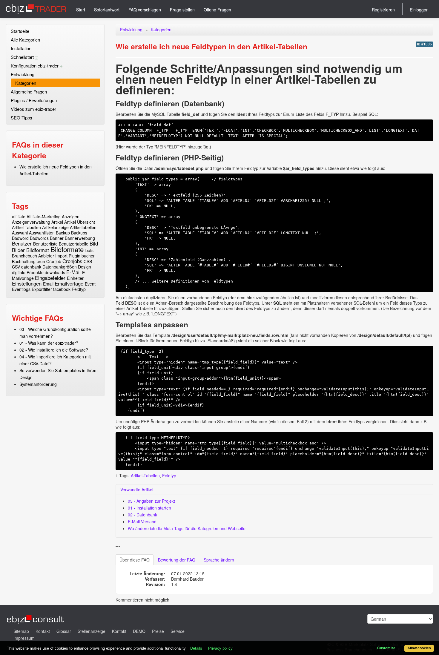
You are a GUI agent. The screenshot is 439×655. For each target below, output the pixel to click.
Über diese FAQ (134, 560)
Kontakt (43, 631)
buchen (89, 256)
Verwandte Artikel (136, 490)
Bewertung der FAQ (176, 560)
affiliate (18, 217)
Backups (79, 233)
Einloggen (419, 10)
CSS (88, 261)
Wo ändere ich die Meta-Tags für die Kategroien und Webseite (186, 528)
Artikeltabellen (83, 227)
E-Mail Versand (142, 521)
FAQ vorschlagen (144, 10)
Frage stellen (182, 10)
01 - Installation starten (149, 508)
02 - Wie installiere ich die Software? (53, 350)
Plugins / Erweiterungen (34, 100)
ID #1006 (424, 44)
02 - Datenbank (142, 515)
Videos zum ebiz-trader (33, 109)
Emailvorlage (69, 283)
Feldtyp (79, 289)
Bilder (18, 250)
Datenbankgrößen (59, 267)
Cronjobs (72, 261)
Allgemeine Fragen (29, 91)
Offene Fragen (217, 10)
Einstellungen (27, 283)
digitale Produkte (28, 272)
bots (89, 250)
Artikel (57, 222)
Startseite (20, 31)
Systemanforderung (38, 384)
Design (84, 267)
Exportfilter (42, 289)
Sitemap (21, 631)
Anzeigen (70, 217)
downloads (55, 272)
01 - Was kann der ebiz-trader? (48, 343)
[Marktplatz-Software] (36, 9)
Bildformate (67, 249)
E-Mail (73, 272)
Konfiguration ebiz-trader (35, 65)
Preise (158, 631)
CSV (16, 267)
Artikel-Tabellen (26, 227)
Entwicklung (22, 74)
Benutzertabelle (73, 244)
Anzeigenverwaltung (31, 222)
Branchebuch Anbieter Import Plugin (46, 256)
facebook (61, 289)
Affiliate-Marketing (44, 217)
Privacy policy (220, 648)
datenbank (31, 267)
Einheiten (76, 278)
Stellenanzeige (91, 631)
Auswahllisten (42, 233)
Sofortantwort (106, 10)
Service (178, 631)
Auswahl (20, 233)
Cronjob (53, 261)
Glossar (63, 631)
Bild (94, 243)
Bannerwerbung (80, 238)
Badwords (39, 238)
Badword (20, 238)
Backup (63, 233)
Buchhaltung (24, 261)
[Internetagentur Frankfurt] (36, 619)
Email (48, 284)
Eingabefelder (50, 277)
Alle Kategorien (25, 39)
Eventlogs (21, 289)
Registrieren (383, 10)
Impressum (24, 638)
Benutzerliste (45, 244)
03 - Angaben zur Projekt (151, 501)
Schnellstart (23, 57)
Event (90, 284)
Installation (21, 48)
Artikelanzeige (55, 227)
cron (41, 261)
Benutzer (22, 243)
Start (80, 10)
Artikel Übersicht (79, 222)
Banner (57, 238)
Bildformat (37, 250)
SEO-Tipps (21, 117)
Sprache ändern (219, 560)
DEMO (139, 631)
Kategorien (25, 83)
